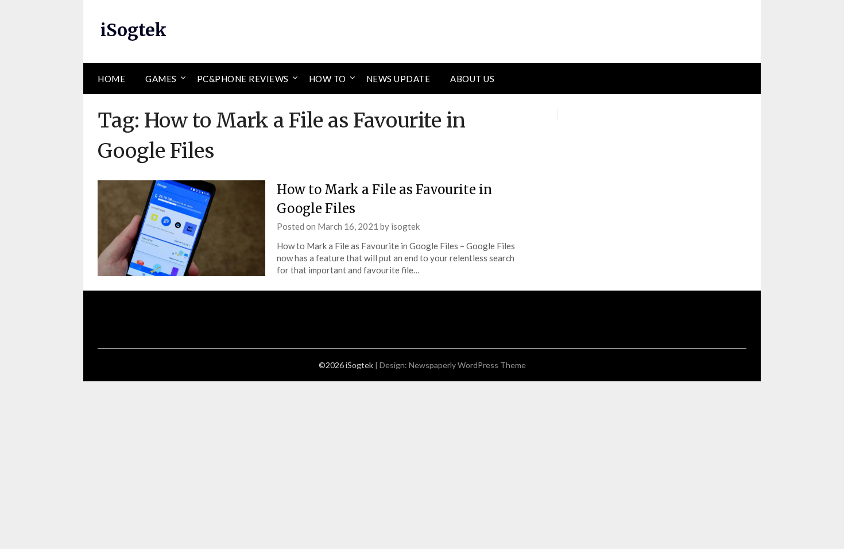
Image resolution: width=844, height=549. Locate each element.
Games (161, 79)
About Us (472, 79)
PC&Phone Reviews (243, 79)
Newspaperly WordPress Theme (467, 365)
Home (111, 79)
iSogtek (133, 30)
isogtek (405, 226)
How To (327, 79)
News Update (398, 79)
